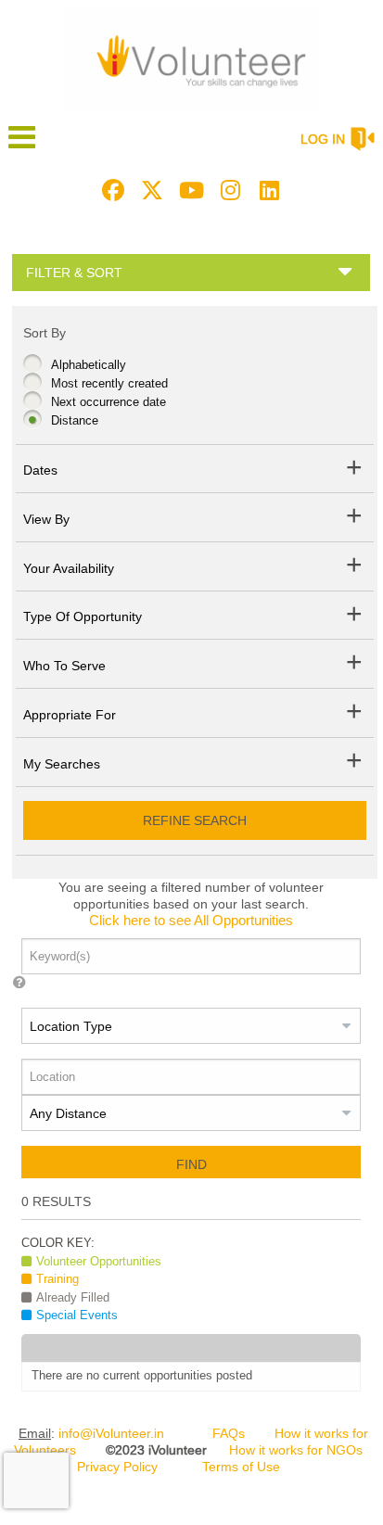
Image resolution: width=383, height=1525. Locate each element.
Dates (40, 470)
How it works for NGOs (296, 1449)
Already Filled (72, 1297)
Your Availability (68, 568)
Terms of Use (241, 1466)
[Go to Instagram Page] (227, 190)
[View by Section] (354, 518)
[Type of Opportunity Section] (354, 617)
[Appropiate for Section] (354, 714)
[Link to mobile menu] (22, 146)
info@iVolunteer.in (111, 1433)
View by (46, 519)
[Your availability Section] (354, 567)
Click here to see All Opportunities (191, 920)
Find (191, 1164)
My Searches (61, 763)
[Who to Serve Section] (354, 665)
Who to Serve (64, 665)
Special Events (77, 1315)
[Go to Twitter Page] (149, 190)
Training (57, 1279)
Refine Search (195, 820)
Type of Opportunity (82, 616)
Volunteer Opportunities (98, 1261)
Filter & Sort (74, 272)
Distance (74, 420)
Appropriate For (69, 714)
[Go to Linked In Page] (266, 190)
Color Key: (58, 1243)
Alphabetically (88, 365)
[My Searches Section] (354, 763)
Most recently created (109, 383)
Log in (322, 139)
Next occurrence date (108, 402)
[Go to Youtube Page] (188, 190)
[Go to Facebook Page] (110, 190)
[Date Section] (354, 470)
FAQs (228, 1433)
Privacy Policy (117, 1466)
